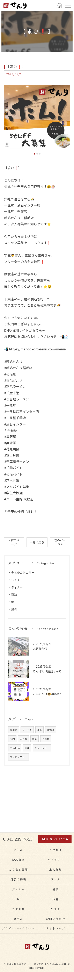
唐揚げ (50, 729)
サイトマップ (56, 928)
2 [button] (37, 154)
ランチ (15, 580)
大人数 (23, 739)
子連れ (45, 739)
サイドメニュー (18, 757)
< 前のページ (14, 542)
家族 (34, 739)
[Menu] (67, 5)
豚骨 (14, 609)
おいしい (15, 748)
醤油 (14, 594)
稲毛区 (13, 729)
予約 (12, 739)
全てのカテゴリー (22, 572)
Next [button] (66, 120)
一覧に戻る (37, 542)
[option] (37, 118)
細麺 (27, 748)
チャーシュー (42, 748)
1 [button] (34, 154)
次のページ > (60, 542)
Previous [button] (8, 120)
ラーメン (27, 729)
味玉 (39, 729)
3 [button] (39, 154)
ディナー (17, 587)
